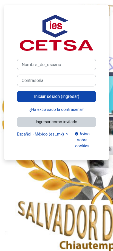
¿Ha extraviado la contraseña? (56, 109)
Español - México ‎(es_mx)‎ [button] (41, 134)
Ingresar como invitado (56, 121)
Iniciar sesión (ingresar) (56, 96)
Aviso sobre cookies (82, 139)
